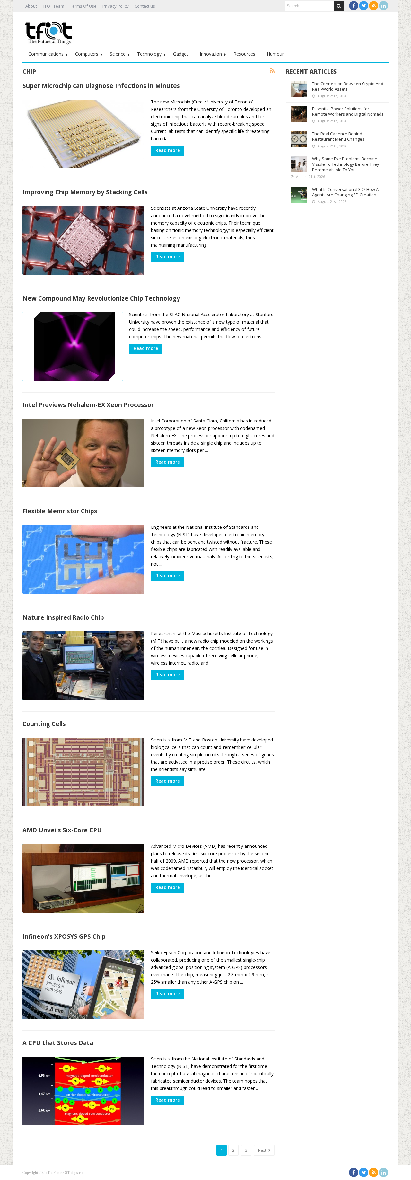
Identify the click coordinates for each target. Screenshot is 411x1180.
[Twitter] (364, 5)
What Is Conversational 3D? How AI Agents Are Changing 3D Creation (346, 192)
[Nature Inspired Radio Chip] (83, 665)
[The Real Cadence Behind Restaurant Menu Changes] (299, 139)
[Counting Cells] (83, 772)
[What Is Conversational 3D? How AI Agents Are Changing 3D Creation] (299, 195)
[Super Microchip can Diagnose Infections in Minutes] (83, 134)
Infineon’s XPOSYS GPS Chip (64, 936)
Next (262, 1150)
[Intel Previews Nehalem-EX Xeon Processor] (83, 453)
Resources (244, 54)
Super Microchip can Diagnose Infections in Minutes (101, 86)
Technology (149, 54)
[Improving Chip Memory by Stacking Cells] (83, 240)
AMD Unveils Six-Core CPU (62, 830)
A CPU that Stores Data (57, 1043)
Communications (46, 54)
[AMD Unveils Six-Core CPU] (83, 878)
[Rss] (374, 5)
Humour (275, 54)
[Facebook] (354, 5)
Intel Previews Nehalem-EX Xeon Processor (88, 405)
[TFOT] (49, 30)
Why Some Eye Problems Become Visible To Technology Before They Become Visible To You (345, 164)
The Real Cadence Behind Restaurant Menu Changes (338, 136)
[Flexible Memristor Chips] (83, 559)
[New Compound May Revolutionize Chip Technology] (72, 346)
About (31, 6)
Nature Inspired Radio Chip (63, 617)
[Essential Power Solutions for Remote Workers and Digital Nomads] (299, 114)
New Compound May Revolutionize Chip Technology (101, 298)
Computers (86, 54)
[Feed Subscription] (272, 71)
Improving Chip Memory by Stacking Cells (85, 192)
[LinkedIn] (384, 5)
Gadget (180, 54)
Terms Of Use (83, 6)
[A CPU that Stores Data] (83, 1091)
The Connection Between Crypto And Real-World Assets (347, 86)
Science (118, 54)
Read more (167, 150)
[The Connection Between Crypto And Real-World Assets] (299, 89)
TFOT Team (53, 6)
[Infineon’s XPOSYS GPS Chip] (83, 984)
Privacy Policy (115, 6)
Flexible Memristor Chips (59, 511)
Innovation (211, 54)
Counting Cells (44, 724)
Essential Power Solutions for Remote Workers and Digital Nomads (348, 111)
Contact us (145, 6)
